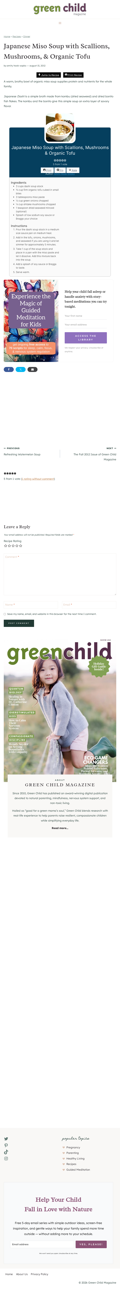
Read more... (60, 828)
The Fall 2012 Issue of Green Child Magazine (95, 454)
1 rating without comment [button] (38, 478)
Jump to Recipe (50, 74)
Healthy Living (75, 1158)
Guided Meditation (78, 1169)
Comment (12, 556)
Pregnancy (73, 1147)
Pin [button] (61, 170)
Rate (74, 170)
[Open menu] (60, 23)
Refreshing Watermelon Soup (22, 451)
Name (10, 604)
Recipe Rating (12, 541)
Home (7, 36)
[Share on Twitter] (21, 369)
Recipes (16, 36)
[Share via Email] (33, 369)
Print (48, 170)
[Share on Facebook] (9, 369)
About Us (22, 1274)
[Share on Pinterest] (56, 369)
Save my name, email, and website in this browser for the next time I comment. (51, 613)
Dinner (26, 36)
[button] (55, 160)
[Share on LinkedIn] (44, 369)
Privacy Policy (39, 1274)
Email (67, 604)
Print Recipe (74, 74)
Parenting (72, 1152)
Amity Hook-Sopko (16, 65)
